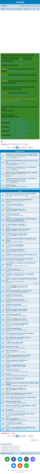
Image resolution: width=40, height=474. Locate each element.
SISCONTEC (15, 385)
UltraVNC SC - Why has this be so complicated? (20, 274)
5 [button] (25, 147)
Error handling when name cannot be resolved (19, 333)
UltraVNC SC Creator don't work (15, 209)
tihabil (13, 325)
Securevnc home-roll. (12, 346)
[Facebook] (13, 459)
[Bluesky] (13, 465)
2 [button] (19, 147)
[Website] (7, 459)
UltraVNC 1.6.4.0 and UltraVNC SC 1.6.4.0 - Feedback (21, 172)
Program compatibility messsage (15, 365)
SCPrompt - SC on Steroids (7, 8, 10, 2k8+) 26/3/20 (21, 194)
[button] (14, 147)
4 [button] (23, 147)
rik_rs (13, 260)
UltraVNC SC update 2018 (13, 304)
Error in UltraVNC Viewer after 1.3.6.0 (17, 286)
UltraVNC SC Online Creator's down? (17, 234)
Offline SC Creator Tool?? (13, 401)
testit (13, 256)
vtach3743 (14, 330)
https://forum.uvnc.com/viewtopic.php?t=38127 (14, 85)
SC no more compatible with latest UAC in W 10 (20, 414)
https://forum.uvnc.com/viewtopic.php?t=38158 (20, 71)
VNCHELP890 (15, 292)
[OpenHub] (26, 465)
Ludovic (14, 156)
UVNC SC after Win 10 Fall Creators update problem (21, 397)
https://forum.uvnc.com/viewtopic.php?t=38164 (24, 122)
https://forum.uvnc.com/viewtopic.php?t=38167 (24, 135)
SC (1, 141)
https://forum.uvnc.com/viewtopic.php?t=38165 (23, 127)
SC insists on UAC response (14, 204)
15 (36, 196)
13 (32, 196)
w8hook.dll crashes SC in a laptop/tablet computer (21, 405)
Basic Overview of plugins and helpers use (18, 291)
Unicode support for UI (12, 214)
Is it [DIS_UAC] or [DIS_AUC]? (14, 342)
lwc (12, 215)
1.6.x (11, 175)
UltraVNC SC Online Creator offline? (16, 309)
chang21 (14, 394)
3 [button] (21, 147)
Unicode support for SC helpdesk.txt (16, 360)
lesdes (13, 205)
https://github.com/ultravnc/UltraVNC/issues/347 (14, 125)
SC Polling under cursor (13, 269)
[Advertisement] (20, 32)
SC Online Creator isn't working (15, 224)
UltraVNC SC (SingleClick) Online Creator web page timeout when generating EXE (21, 219)
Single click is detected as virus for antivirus (19, 393)
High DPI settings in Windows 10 (15, 388)
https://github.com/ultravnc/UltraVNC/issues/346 (14, 120)
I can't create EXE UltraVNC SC (15, 250)
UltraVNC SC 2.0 (10, 185)
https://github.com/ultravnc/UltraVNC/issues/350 (14, 137)
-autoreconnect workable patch (15, 300)
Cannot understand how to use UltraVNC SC (19, 199)
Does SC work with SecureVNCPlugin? (17, 324)
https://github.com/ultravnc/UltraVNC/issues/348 (14, 129)
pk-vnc (13, 200)
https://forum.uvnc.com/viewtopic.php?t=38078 (14, 95)
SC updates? (9, 410)
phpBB (14, 470)
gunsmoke (14, 402)
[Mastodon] (32, 459)
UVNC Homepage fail (12, 350)
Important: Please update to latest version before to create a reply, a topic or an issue (21, 179)
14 (34, 196)
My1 (13, 334)
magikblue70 (15, 225)
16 (38, 196)
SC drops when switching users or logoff (18, 355)
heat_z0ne (14, 352)
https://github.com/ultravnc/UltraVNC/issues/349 (14, 133)
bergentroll (14, 429)
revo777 (14, 411)
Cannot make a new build (13, 314)
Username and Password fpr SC (15, 378)
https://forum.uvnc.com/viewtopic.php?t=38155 (14, 77)
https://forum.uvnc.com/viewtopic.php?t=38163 (14, 118)
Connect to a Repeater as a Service (16, 319)
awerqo (13, 296)
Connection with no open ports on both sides (19, 259)
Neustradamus (15, 195)
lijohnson (14, 221)
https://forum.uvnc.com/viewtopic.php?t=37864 (14, 103)
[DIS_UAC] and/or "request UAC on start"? (18, 337)
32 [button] (29, 147)
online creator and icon (13, 418)
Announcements (14, 158)
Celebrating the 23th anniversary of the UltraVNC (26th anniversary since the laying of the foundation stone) (22, 154)
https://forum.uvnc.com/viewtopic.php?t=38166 (23, 131)
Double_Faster (15, 371)
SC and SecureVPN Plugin (13, 328)
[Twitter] (20, 459)
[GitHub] (26, 459)
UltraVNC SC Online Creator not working (18, 229)
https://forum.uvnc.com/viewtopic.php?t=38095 (14, 63)
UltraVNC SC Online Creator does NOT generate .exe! (21, 254)
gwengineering (15, 320)
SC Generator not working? (14, 423)
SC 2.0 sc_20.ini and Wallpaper (15, 245)
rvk (12, 246)
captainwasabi (15, 375)
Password (8, 374)
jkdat (13, 398)
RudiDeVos (14, 186)
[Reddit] (20, 465)
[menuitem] (5, 6)
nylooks (13, 424)
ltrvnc (13, 275)
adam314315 (15, 306)
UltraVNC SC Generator (12, 370)
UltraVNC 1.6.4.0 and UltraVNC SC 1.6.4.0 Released (21, 167)
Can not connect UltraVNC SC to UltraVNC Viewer (20, 427)
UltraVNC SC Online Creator (14, 295)
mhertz (13, 347)
